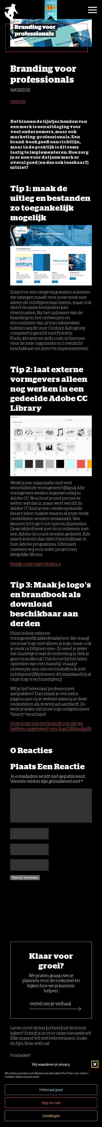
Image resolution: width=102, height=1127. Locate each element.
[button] (95, 1064)
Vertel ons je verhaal (50, 1003)
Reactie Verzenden (25, 877)
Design (18, 102)
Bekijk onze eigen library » (35, 564)
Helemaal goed (51, 1090)
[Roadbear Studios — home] (11, 13)
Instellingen (51, 1116)
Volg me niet (51, 1103)
